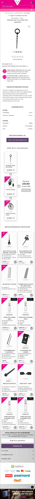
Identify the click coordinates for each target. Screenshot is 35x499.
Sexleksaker (11, 13)
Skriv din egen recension (17, 140)
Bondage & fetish (19, 13)
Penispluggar (27, 13)
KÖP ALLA (26, 190)
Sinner (21, 18)
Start (6, 13)
